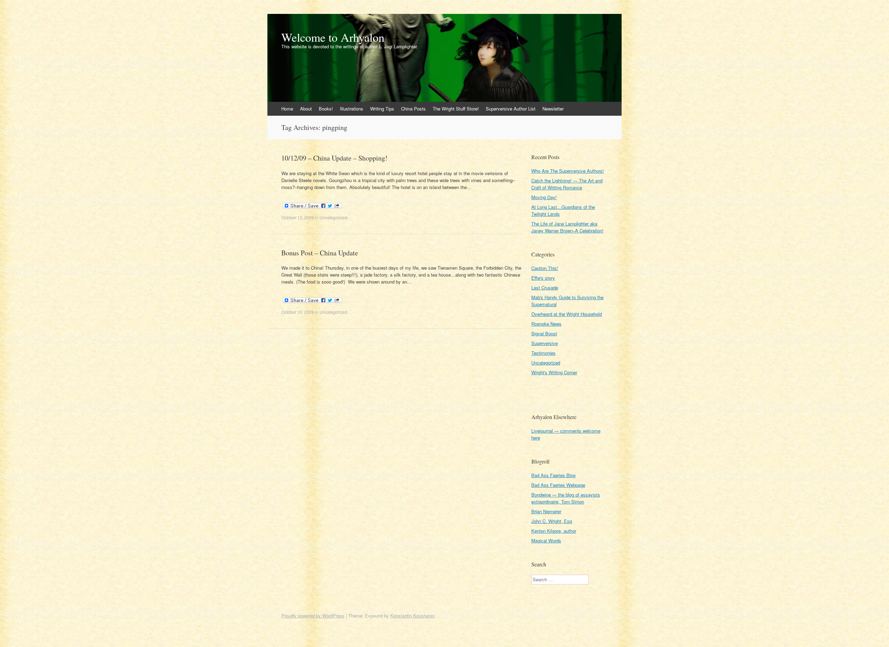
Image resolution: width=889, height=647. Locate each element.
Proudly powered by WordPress (312, 615)
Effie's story (543, 278)
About (306, 108)
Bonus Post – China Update (319, 252)
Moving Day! (544, 197)
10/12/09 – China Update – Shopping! (334, 158)
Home (287, 108)
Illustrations (351, 108)
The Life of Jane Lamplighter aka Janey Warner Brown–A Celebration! (567, 227)
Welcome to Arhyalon (332, 37)
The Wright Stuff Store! (456, 108)
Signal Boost (544, 333)
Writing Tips (382, 108)
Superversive (544, 343)
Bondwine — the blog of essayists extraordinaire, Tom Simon (565, 498)
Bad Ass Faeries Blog (553, 475)
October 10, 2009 (297, 312)
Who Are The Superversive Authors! (567, 170)
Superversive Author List (510, 108)
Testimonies (543, 353)
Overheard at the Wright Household (566, 314)
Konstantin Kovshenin (412, 615)
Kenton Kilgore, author (553, 530)
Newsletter (553, 108)
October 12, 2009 (297, 217)
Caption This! (544, 268)
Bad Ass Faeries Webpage (558, 485)
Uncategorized (333, 217)
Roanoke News (546, 323)
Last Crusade (544, 287)
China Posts (413, 108)
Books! (326, 108)
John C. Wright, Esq (551, 521)
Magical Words (546, 540)
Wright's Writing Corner (554, 372)
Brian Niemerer (546, 511)
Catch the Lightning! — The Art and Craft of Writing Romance (567, 184)
